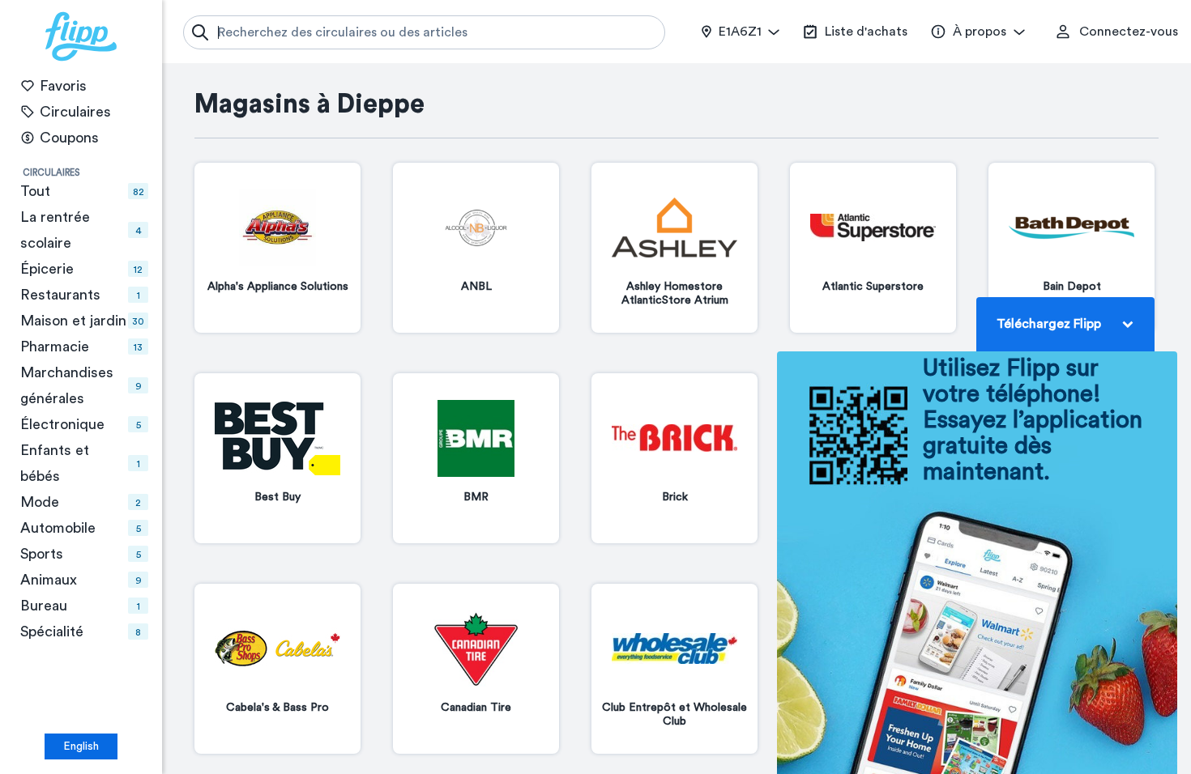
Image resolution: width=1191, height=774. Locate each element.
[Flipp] (81, 36)
